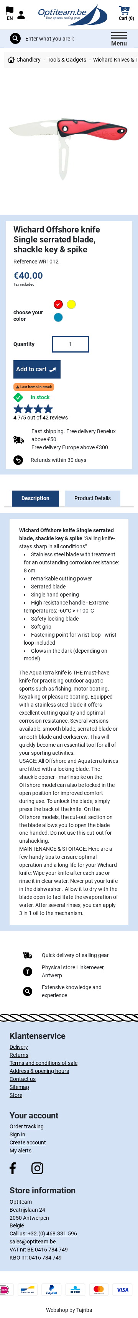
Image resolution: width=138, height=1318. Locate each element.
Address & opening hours (39, 1071)
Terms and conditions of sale (43, 1063)
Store (16, 1095)
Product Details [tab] (92, 498)
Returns (19, 1055)
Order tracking (27, 1126)
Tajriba (84, 1310)
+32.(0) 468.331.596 (52, 1233)
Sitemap (19, 1087)
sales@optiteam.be (33, 1241)
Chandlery (28, 60)
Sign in (17, 1134)
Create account (28, 1142)
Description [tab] (35, 498)
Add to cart (31, 369)
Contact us (23, 1079)
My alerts (20, 1150)
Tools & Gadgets (67, 60)
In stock (40, 397)
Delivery (19, 1047)
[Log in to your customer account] (21, 15)
